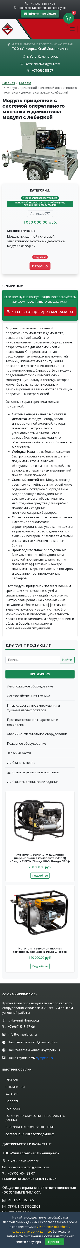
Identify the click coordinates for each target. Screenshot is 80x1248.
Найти (67, 660)
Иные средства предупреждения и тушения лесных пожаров (33, 707)
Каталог (25, 83)
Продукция (40, 674)
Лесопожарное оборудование (30, 686)
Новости (12, 1101)
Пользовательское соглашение (29, 1127)
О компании (15, 1087)
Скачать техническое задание (35, 782)
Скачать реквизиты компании (35, 772)
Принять (54, 1242)
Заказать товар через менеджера (40, 311)
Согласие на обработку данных (29, 1134)
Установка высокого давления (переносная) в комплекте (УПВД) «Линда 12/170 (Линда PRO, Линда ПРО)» (40, 858)
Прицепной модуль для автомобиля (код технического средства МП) (40, 204)
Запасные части (19, 753)
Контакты (13, 1108)
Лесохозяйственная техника (40, 198)
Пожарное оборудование (26, 743)
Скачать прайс (23, 762)
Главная (8, 83)
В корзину (40, 266)
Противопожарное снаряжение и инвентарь (32, 722)
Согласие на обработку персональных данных (35, 1118)
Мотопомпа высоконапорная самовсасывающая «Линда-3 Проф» (40, 950)
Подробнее (40, 875)
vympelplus (44, 1058)
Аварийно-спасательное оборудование (37, 734)
